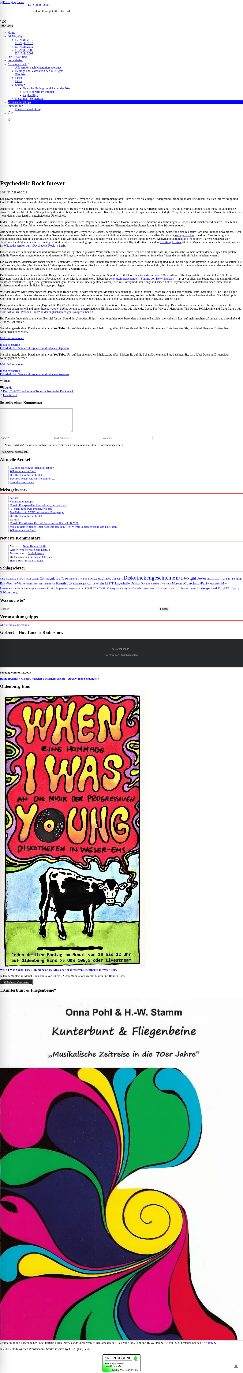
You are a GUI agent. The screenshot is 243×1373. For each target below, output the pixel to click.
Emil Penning (234, 578)
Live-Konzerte (152, 584)
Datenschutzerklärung (28, 109)
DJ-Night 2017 (24, 39)
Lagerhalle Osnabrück (130, 583)
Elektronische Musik (216, 579)
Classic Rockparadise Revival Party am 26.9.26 (38, 505)
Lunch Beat (10, 395)
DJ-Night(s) (15, 36)
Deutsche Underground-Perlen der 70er (46, 88)
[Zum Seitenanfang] (236, 1364)
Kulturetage (79, 583)
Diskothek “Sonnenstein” (30, 98)
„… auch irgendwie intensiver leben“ (32, 467)
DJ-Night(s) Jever (38, 4)
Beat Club (21, 579)
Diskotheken (112, 578)
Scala (137, 588)
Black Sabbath (32, 579)
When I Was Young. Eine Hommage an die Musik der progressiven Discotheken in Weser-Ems (58, 969)
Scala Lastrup (42, 549)
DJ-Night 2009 (24, 50)
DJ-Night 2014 (24, 43)
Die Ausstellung (17, 56)
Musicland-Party (196, 583)
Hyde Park (38, 584)
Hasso (13, 560)
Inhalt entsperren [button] (10, 344)
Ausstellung (11, 579)
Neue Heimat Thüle (34, 546)
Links (18, 81)
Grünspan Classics (41, 556)
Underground (207, 588)
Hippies (29, 584)
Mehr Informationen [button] (12, 338)
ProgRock (73, 589)
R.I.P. (81, 588)
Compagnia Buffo (52, 578)
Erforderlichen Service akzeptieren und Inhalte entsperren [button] (34, 348)
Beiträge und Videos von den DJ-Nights (39, 71)
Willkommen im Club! (23, 471)
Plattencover (40, 589)
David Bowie (71, 578)
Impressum (14, 105)
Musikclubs (215, 584)
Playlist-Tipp (30, 95)
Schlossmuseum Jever (172, 588)
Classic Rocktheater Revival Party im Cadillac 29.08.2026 (44, 523)
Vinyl (221, 588)
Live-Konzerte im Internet (38, 91)
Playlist (51, 588)
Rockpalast (114, 589)
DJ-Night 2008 (24, 53)
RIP (86, 588)
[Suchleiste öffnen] (3, 22)
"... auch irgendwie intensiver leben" (31, 508)
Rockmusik (99, 588)
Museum (177, 583)
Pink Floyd (29, 589)
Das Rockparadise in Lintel (26, 474)
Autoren (210, 1342)
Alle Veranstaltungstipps (14, 624)
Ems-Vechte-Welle (12, 583)
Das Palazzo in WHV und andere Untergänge (37, 512)
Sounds (7, 387)
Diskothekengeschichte (149, 578)
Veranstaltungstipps (19, 102)
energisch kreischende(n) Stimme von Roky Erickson (142, 278)
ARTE (2, 579)
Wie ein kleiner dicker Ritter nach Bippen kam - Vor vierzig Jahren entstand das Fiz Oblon (63, 526)
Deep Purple (83, 579)
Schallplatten (148, 589)
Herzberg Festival (170, 242)
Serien (19, 85)
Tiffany (192, 589)
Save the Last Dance (22, 482)
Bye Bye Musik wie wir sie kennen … (32, 478)
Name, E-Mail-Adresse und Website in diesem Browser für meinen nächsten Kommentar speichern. (64, 445)
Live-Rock (165, 583)
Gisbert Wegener (20, 549)
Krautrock (64, 583)
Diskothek (95, 578)
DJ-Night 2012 (24, 46)
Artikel (14, 497)
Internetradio (49, 583)
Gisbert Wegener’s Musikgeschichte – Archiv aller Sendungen (59, 678)
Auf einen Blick (17, 64)
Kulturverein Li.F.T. (100, 583)
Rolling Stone (126, 589)
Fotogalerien (15, 60)
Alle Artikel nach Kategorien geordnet (38, 67)
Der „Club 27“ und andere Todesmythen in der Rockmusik (38, 391)
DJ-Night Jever (193, 578)
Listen (19, 77)
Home (11, 32)
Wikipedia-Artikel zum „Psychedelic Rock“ (30, 245)
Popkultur (62, 588)
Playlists (20, 74)
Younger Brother (184, 235)
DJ (178, 578)
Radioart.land (8, 678)
